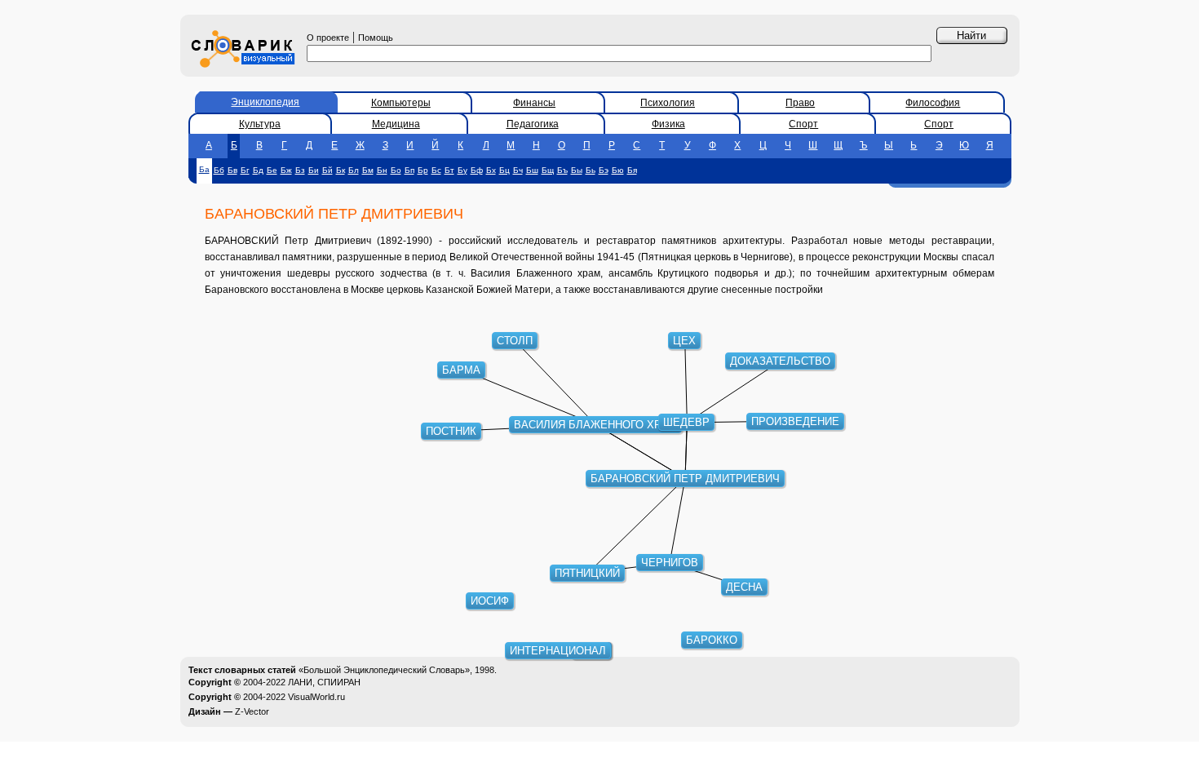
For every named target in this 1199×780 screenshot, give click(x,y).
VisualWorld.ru (316, 697)
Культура (260, 124)
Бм (368, 170)
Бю (618, 170)
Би (313, 170)
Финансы (534, 103)
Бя (632, 170)
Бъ (562, 170)
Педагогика (533, 124)
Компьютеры (401, 103)
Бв (232, 170)
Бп (409, 170)
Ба (204, 169)
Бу (462, 170)
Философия (932, 103)
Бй (327, 170)
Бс (436, 170)
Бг (245, 170)
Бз (300, 170)
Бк (340, 170)
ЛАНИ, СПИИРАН (324, 682)
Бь (590, 170)
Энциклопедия (265, 102)
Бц (504, 170)
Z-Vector (252, 711)
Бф (477, 170)
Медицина (396, 124)
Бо (396, 170)
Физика (668, 124)
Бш (532, 170)
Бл (353, 170)
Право (800, 103)
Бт (449, 170)
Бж (286, 170)
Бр (423, 170)
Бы (576, 170)
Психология (667, 103)
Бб (219, 170)
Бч (518, 170)
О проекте (328, 37)
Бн (382, 170)
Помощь (375, 37)
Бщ (548, 170)
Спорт (803, 124)
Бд (258, 170)
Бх (491, 170)
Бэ (603, 170)
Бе (272, 170)
